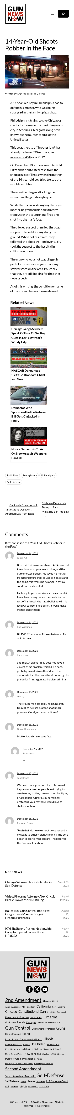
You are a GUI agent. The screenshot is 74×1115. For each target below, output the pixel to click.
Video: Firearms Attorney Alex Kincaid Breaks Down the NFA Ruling (30, 898)
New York (30, 1053)
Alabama (47, 1001)
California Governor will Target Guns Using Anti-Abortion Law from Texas (21, 509)
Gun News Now (45, 1102)
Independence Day (13, 1044)
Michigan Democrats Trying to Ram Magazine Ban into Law (55, 507)
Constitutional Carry (33, 1011)
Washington (33, 1086)
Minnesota (47, 1049)
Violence (14, 1086)
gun (58, 1022)
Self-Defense (13, 482)
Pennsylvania (30, 475)
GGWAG (40, 1022)
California (43, 1006)
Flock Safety (10, 1022)
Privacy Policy (42, 1105)
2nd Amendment (23, 1000)
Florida (21, 1022)
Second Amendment (23, 1068)
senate (23, 1081)
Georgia (31, 1022)
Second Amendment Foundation (20, 1076)
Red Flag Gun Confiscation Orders (19, 1063)
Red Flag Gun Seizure (43, 1063)
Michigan (38, 1049)
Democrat (61, 1012)
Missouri (57, 1049)
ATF (23, 1007)
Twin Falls (40, 1081)
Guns (61, 1027)
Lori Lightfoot (27, 1049)
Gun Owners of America (43, 1028)
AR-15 (55, 1001)
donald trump (36, 1017)
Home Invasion (13, 1033)
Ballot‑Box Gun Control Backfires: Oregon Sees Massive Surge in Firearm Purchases (27, 914)
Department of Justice (17, 1017)
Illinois (48, 1039)
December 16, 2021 (27, 818)
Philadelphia (48, 475)
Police (39, 1059)
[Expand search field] (63, 14)
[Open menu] (52, 14)
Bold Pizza (12, 475)
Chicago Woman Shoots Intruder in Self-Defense (28, 883)
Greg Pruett (23, 93)
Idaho (26, 1033)
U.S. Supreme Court (57, 1081)
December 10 (24, 165)
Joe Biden (38, 1044)
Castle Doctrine (58, 1007)
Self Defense (38, 93)
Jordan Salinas (53, 1044)
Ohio (53, 1053)
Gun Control (17, 1028)
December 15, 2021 (27, 650)
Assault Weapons (12, 1006)
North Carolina (43, 1054)
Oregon (60, 1054)
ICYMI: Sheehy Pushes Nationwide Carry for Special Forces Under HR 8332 (28, 932)
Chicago (11, 1011)
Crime (53, 1011)
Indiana (26, 1044)
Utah (7, 1086)
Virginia (23, 1086)
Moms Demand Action (14, 1054)
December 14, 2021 (27, 553)
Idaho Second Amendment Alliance (23, 1039)
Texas (31, 1081)
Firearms (50, 1017)
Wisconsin (44, 1086)
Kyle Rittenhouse (12, 1049)
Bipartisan (31, 1007)
